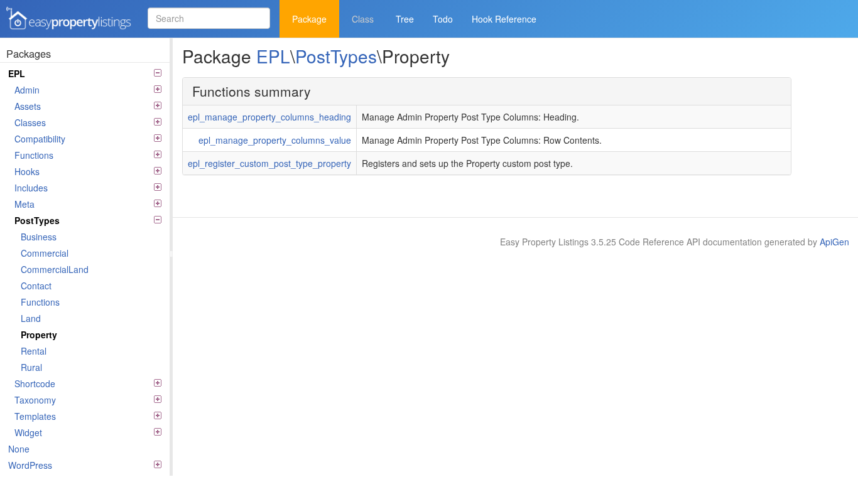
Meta (24, 204)
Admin (27, 89)
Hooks (27, 171)
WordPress (30, 465)
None (19, 448)
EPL (16, 73)
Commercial (44, 253)
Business (39, 236)
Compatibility (39, 138)
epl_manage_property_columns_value (274, 140)
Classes (30, 122)
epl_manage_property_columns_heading (269, 116)
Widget (28, 432)
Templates (35, 416)
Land (31, 318)
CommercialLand (55, 269)
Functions (33, 155)
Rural (31, 367)
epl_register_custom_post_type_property (269, 163)
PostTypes (37, 220)
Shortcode (34, 383)
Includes (31, 187)
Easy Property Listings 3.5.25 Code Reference (64, 30)
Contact (36, 285)
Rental (33, 351)
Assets (27, 106)
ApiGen (834, 241)
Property (39, 334)
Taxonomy (35, 400)
